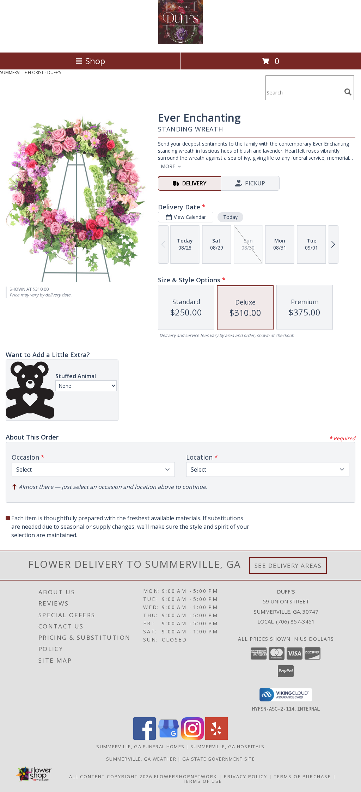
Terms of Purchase (302, 776)
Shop (95, 61)
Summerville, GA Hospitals (227, 746)
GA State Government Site (218, 759)
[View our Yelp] (216, 738)
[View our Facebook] (144, 738)
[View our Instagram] (192, 738)
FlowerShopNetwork (185, 776)
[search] (348, 92)
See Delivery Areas (288, 565)
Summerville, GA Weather (141, 759)
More (168, 166)
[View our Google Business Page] (168, 738)
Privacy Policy (245, 776)
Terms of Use (202, 781)
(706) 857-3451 (295, 621)
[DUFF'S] (180, 42)
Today (230, 217)
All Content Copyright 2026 (110, 776)
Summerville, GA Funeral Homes (140, 746)
